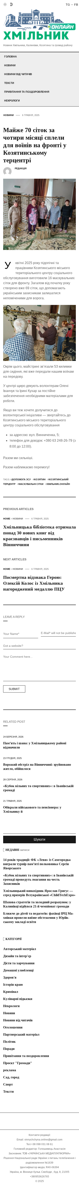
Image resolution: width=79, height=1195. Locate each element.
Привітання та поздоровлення (26, 91)
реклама (9, 1070)
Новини (10, 65)
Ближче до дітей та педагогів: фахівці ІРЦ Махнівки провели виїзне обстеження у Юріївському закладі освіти (38, 918)
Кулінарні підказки (17, 999)
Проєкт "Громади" (17, 1063)
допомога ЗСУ (21, 479)
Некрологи (12, 100)
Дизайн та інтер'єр (17, 956)
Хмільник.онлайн (58, 484)
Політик (9, 1041)
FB (76, 4)
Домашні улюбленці (18, 970)
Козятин (40, 479)
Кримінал (10, 991)
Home (6, 518)
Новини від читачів (18, 74)
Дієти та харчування (19, 963)
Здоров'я (9, 977)
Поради (9, 1049)
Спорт (8, 1084)
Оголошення (13, 1027)
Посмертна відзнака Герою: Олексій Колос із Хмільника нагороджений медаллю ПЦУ (34, 583)
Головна (10, 56)
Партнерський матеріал (21, 1034)
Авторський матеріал (19, 949)
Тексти (9, 83)
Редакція (21, 168)
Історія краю (13, 984)
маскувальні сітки (31, 484)
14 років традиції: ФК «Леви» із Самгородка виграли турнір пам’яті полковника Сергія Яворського (37, 864)
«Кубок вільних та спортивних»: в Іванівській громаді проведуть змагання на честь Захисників (38, 879)
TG (68, 4)
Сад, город (11, 1077)
